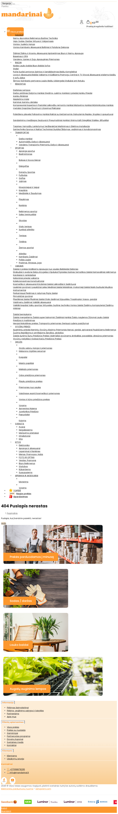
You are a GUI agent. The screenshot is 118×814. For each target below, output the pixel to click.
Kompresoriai (20, 105)
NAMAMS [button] (19, 35)
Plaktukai (56, 108)
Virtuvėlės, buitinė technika (56, 305)
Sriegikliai (87, 120)
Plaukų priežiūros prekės (30, 381)
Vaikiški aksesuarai (42, 302)
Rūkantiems (25, 469)
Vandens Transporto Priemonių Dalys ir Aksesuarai (44, 144)
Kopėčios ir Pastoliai (37, 105)
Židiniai (16, 53)
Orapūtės (26, 108)
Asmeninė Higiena (28, 408)
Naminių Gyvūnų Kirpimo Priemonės (49, 329)
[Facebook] (4, 780)
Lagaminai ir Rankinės (29, 451)
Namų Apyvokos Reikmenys (27, 38)
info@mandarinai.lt (19, 772)
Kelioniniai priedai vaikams (26, 278)
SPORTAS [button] (19, 147)
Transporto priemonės (50, 323)
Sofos (47, 65)
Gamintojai (12, 733)
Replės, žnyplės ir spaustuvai (99, 114)
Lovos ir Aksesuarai (22, 74)
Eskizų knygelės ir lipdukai (45, 272)
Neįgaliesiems (26, 429)
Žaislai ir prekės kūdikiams (26, 269)
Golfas (22, 178)
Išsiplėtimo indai (21, 99)
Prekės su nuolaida (16, 730)
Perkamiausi (19, 293)
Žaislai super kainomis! (44, 317)
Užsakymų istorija (15, 758)
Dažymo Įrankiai (37, 93)
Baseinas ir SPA (20, 56)
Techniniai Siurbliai (51, 129)
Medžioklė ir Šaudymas (30, 193)
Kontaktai (11, 745)
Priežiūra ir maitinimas (24, 320)
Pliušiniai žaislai (37, 299)
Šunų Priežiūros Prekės (38, 335)
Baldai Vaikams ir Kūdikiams (46, 74)
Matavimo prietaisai (29, 433)
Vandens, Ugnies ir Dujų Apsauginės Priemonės (36, 59)
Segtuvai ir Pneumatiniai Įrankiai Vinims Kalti (60, 120)
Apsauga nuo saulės (49, 269)
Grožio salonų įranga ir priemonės (35, 348)
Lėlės (45, 287)
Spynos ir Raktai (34, 129)
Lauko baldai (26, 65)
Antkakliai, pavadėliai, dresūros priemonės (92, 335)
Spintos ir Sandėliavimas (47, 71)
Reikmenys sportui (28, 211)
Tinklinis (22, 241)
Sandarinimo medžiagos (25, 120)
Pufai (16, 71)
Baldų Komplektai (68, 71)
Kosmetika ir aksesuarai (25, 284)
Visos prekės (13, 727)
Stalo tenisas (25, 226)
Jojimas (22, 181)
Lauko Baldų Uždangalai (53, 80)
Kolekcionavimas (22, 281)
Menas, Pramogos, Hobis (31, 454)
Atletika (22, 253)
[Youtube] (12, 780)
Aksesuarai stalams (100, 74)
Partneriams (13, 713)
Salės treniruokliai (27, 214)
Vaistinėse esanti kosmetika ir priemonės (39, 393)
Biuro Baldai (39, 65)
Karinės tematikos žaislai (80, 272)
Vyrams (22, 405)
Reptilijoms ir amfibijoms (33, 332)
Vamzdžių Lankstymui (33, 126)
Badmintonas (25, 154)
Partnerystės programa (18, 736)
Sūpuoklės (65, 299)
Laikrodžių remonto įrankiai (60, 105)
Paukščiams (99, 329)
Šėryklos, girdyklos (55, 332)
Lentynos (30, 71)
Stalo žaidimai (52, 299)
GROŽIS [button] (18, 342)
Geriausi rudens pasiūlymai (75, 323)
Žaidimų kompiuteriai (94, 305)
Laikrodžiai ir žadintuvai (65, 284)
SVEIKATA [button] (19, 423)
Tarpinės (17, 126)
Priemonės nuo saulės (30, 387)
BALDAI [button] (18, 62)
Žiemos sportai (26, 247)
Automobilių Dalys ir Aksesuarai (34, 141)
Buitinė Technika (49, 38)
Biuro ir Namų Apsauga (72, 53)
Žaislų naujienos (80, 317)
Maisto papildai (26, 363)
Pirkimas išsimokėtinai (18, 707)
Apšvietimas (54, 53)
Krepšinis (23, 190)
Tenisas (22, 235)
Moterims (23, 481)
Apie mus (11, 716)
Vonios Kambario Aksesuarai (27, 47)
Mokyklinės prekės (29, 323)
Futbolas (23, 175)
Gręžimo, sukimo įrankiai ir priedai (62, 93)
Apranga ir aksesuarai (29, 448)
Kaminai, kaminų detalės (25, 102)
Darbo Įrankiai (25, 138)
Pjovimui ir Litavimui (42, 108)
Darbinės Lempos (21, 90)
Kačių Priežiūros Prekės (50, 338)
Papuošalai (24, 414)
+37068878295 (17, 769)
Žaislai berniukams (22, 314)
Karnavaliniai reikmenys (104, 272)
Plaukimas (24, 199)
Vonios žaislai (77, 305)
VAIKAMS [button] (19, 265)
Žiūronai (92, 317)
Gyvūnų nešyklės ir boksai (26, 338)
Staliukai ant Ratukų (75, 80)
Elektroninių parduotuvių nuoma (17, 788)
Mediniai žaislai (55, 287)
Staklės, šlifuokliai (100, 120)
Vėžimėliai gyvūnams (61, 335)
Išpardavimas (20, 496)
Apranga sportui (27, 151)
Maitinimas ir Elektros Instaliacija (74, 126)
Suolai (22, 71)
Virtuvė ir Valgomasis (43, 41)
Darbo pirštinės (21, 93)
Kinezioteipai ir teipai (29, 187)
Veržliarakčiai (51, 126)
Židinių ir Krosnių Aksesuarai (34, 53)
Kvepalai (23, 357)
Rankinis (23, 205)
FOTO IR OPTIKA (26, 457)
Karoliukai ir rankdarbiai (24, 275)
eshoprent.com (43, 788)
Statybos (23, 466)
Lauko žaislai (103, 317)
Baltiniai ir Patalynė (51, 47)
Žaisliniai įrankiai (64, 317)
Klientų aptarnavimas (13, 722)
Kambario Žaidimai (28, 256)
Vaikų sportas (36, 305)
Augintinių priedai (22, 329)
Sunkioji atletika (26, 229)
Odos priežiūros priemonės (32, 375)
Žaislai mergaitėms (23, 317)
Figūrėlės (63, 272)
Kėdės (16, 65)
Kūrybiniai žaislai (45, 284)
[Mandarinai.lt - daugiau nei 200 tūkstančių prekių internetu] (27, 18)
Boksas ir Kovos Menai (29, 160)
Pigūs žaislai (52, 293)
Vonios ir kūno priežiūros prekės (34, 399)
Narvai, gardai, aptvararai (80, 329)
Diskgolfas (24, 166)
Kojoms (22, 420)
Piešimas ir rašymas (36, 293)
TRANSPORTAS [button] (22, 132)
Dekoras (65, 47)
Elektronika (24, 445)
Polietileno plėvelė (22, 114)
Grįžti (3, 523)
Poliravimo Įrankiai (41, 114)
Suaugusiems (25, 472)
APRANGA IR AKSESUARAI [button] (26, 475)
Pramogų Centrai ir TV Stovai (75, 74)
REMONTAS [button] (20, 84)
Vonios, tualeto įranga (24, 44)
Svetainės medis (15, 742)
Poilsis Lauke (25, 259)
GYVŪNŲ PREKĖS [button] (22, 326)
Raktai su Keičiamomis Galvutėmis (67, 114)
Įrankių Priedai (85, 93)
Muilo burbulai (98, 287)
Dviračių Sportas (27, 172)
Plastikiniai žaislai (21, 299)
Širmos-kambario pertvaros (27, 80)
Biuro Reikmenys (27, 463)
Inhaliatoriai (24, 436)
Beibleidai (65, 269)
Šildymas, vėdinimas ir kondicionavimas (81, 129)
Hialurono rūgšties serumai (32, 351)
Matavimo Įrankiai (83, 105)
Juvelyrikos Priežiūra (28, 411)
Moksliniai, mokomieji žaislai (77, 287)
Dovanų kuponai (15, 739)
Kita (21, 439)
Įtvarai (22, 426)
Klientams (7, 750)
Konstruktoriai (37, 281)
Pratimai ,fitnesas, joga (30, 262)
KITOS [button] (18, 442)
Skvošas (23, 220)
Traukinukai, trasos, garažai (83, 299)
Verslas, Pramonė (27, 460)
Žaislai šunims (20, 335)
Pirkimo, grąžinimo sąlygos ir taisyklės (25, 710)
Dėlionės (74, 269)
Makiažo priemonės (28, 369)
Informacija (8, 702)
